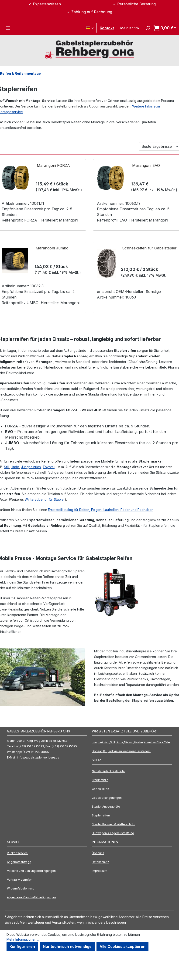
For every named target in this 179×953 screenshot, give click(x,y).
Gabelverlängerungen (107, 797)
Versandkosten (63, 922)
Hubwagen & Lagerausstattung (113, 833)
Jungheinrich (31, 467)
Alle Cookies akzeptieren (122, 946)
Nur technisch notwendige (67, 946)
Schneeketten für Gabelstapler (149, 248)
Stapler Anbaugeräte (106, 806)
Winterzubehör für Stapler (45, 499)
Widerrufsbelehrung (20, 888)
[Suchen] (146, 28)
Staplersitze (100, 780)
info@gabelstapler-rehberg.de (38, 757)
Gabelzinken (100, 789)
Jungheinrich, (101, 742)
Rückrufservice (17, 853)
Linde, (120, 742)
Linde (15, 467)
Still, (113, 742)
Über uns (98, 853)
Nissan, (129, 742)
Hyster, (139, 742)
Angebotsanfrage (19, 862)
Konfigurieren (22, 946)
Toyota (49, 467)
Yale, (167, 742)
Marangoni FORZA (53, 165)
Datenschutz (100, 862)
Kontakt (107, 28)
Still (6, 467)
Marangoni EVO (146, 165)
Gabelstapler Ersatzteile (108, 771)
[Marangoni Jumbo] (15, 260)
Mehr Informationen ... (23, 939)
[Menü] (8, 28)
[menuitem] (132, 771)
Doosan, (97, 751)
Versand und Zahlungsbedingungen (31, 870)
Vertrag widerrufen (19, 879)
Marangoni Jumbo (52, 248)
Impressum (99, 870)
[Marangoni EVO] (110, 178)
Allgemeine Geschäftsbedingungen (31, 897)
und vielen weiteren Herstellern (129, 751)
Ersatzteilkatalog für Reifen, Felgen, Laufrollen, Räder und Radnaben (100, 510)
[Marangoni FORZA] (15, 178)
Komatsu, (150, 742)
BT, (105, 751)
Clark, (160, 742)
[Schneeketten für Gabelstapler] (106, 263)
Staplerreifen (101, 815)
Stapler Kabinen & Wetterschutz (113, 824)
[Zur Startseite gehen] (89, 49)
